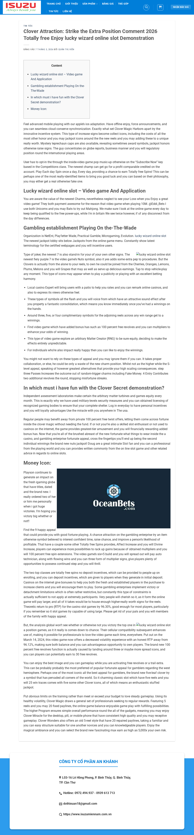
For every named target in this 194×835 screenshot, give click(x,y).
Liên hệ (67, 11)
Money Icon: (39, 109)
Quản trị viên (66, 49)
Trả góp (123, 3)
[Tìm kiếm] (146, 7)
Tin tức (54, 11)
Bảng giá (108, 3)
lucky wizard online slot (150, 236)
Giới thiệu (71, 3)
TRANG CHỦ (54, 3)
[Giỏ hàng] (160, 7)
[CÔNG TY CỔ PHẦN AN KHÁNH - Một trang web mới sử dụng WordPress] (22, 7)
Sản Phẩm (88, 3)
